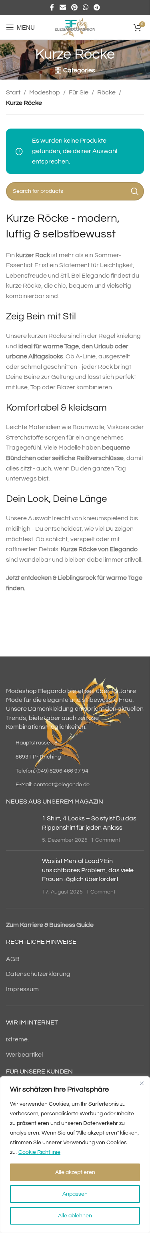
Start (13, 92)
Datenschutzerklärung (38, 974)
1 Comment (105, 840)
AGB (13, 959)
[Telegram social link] (97, 7)
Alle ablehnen (75, 1216)
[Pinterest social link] (74, 7)
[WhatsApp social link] (85, 7)
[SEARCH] (135, 191)
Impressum (22, 989)
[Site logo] (74, 27)
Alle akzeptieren (75, 1172)
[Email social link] (62, 7)
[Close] (141, 1083)
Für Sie (78, 92)
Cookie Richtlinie (39, 1152)
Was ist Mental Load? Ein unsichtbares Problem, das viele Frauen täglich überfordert (88, 870)
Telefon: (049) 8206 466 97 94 (52, 771)
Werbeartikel (24, 1054)
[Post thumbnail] (21, 829)
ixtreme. (17, 1039)
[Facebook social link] (52, 7)
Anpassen (75, 1194)
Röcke (106, 92)
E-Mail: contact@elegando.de (53, 784)
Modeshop (44, 92)
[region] (75, 1154)
